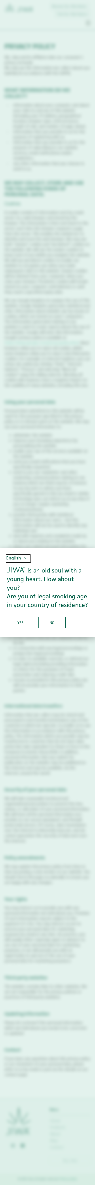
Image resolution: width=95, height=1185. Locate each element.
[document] (47, 592)
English (14, 558)
